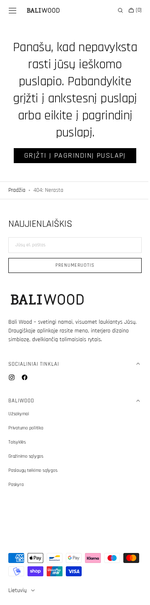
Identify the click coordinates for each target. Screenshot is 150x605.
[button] (12, 10)
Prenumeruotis (71, 265)
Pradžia (16, 190)
